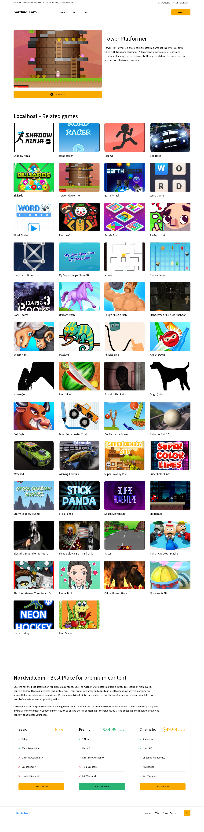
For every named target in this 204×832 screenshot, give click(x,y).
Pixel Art (64, 354)
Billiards (18, 195)
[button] (97, 12)
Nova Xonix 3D (158, 593)
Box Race (155, 156)
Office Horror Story (115, 593)
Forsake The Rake (115, 394)
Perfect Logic (158, 235)
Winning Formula (69, 474)
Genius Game (157, 275)
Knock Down (157, 354)
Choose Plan (41, 786)
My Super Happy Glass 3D (74, 275)
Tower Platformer (70, 195)
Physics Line (111, 354)
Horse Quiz (20, 394)
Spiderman (156, 514)
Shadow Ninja (22, 156)
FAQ (157, 813)
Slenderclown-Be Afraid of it (76, 553)
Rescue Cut (65, 235)
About (148, 813)
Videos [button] (76, 12)
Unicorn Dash (67, 315)
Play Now (60, 94)
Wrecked (19, 474)
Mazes (108, 275)
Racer (107, 553)
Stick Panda (66, 514)
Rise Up (108, 156)
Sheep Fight (21, 354)
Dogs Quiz (156, 394)
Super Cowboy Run (115, 474)
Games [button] (63, 12)
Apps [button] (87, 12)
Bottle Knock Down (116, 434)
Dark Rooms (21, 315)
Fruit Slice (65, 394)
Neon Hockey (21, 633)
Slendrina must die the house (31, 553)
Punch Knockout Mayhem (165, 553)
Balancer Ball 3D (159, 434)
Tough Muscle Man (115, 315)
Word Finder (21, 235)
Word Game (157, 195)
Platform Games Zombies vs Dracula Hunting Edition (45, 593)
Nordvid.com (25, 12)
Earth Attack (112, 195)
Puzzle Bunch (112, 235)
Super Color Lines (160, 474)
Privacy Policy (169, 813)
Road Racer (66, 156)
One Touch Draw (23, 275)
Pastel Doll (65, 593)
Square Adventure (115, 514)
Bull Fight (19, 434)
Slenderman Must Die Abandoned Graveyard (176, 315)
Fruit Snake (65, 633)
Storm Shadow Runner (27, 514)
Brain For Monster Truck (73, 434)
